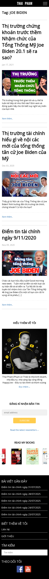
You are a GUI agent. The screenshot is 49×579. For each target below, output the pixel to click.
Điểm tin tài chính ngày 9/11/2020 (21, 234)
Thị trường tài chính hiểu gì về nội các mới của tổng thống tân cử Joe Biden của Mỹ (24, 146)
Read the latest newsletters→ (24, 430)
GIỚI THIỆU (7, 536)
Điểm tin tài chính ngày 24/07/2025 (21, 507)
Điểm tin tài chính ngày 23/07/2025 (21, 514)
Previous (2, 456)
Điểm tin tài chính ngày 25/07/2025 (21, 500)
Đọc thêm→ (24, 386)
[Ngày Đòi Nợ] (16, 456)
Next (46, 456)
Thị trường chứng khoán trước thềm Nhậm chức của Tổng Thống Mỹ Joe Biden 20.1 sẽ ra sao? (23, 42)
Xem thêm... (7, 118)
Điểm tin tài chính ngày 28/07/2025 (21, 493)
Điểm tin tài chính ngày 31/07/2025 (21, 487)
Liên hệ (5, 529)
